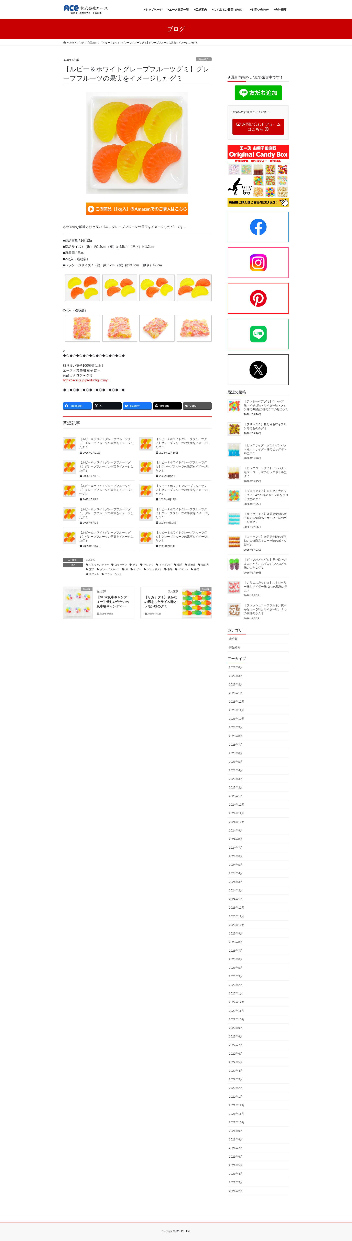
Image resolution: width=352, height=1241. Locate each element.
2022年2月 (236, 1087)
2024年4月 (236, 873)
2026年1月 (236, 693)
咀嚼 (179, 564)
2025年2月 (236, 787)
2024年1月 (236, 899)
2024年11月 (236, 813)
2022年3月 (236, 1079)
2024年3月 (236, 881)
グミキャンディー (99, 564)
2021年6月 (236, 1156)
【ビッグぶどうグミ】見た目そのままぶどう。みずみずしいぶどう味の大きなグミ (265, 563)
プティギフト (154, 569)
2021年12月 (236, 1105)
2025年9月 (236, 727)
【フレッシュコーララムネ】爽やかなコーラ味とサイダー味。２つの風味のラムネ (265, 609)
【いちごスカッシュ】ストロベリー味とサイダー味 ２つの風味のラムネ (265, 586)
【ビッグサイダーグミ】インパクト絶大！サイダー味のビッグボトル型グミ (265, 449)
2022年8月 (236, 1036)
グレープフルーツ (110, 569)
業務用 (192, 564)
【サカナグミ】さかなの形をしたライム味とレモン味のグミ (160, 602)
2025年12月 (236, 701)
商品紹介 (203, 59)
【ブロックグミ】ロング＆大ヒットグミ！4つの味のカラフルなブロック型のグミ (266, 494)
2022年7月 (236, 1045)
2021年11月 (236, 1113)
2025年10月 (236, 718)
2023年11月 (236, 916)
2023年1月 (236, 993)
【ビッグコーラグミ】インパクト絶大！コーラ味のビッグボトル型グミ (265, 472)
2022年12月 (236, 1002)
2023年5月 (236, 967)
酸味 (170, 569)
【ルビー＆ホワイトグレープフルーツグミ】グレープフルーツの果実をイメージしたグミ (106, 443)
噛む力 (205, 564)
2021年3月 (236, 1182)
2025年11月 (236, 710)
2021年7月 (236, 1148)
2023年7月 (236, 950)
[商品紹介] (77, 602)
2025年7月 (236, 744)
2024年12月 (236, 804)
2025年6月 (236, 753)
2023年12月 (236, 907)
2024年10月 (236, 822)
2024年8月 (236, 839)
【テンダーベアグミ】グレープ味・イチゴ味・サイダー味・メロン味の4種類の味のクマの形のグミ (266, 405)
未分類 (233, 638)
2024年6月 (236, 856)
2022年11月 (236, 1010)
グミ (135, 564)
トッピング (165, 564)
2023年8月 (236, 942)
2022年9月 (236, 1028)
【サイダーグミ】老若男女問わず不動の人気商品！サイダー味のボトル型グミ (265, 518)
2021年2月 (236, 1191)
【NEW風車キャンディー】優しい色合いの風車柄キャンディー (113, 602)
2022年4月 (236, 1070)
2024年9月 (236, 830)
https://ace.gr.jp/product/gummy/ (85, 380)
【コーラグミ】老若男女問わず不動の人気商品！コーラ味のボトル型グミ (265, 540)
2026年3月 (236, 676)
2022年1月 (236, 1096)
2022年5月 (236, 1062)
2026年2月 (236, 684)
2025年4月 (236, 770)
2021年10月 (236, 1122)
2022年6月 (236, 1053)
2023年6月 (236, 959)
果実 (196, 569)
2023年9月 (236, 933)
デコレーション (113, 574)
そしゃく (148, 564)
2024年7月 (236, 847)
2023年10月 (236, 925)
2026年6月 (236, 667)
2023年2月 (236, 984)
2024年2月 (236, 890)
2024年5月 (236, 864)
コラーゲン (121, 564)
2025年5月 (236, 761)
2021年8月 (236, 1139)
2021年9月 (236, 1131)
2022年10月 (236, 1019)
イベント (183, 569)
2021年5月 (236, 1165)
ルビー (137, 569)
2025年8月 (236, 736)
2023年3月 (236, 976)
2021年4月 (236, 1173)
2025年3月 (236, 778)
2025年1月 (236, 796)
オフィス (94, 574)
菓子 (91, 569)
